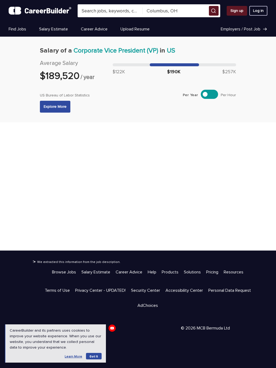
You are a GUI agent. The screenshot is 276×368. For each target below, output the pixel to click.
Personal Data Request (229, 290)
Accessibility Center (184, 290)
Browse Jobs (64, 272)
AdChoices (147, 305)
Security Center (145, 290)
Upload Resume (135, 29)
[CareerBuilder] (40, 11)
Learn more (73, 357)
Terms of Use (57, 290)
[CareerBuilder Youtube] (114, 330)
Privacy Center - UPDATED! (100, 290)
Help (152, 272)
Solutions (192, 272)
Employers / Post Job (240, 29)
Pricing (212, 272)
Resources (233, 272)
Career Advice (94, 29)
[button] (214, 11)
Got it (93, 356)
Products (170, 272)
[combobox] (110, 10)
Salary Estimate (53, 29)
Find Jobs (17, 29)
